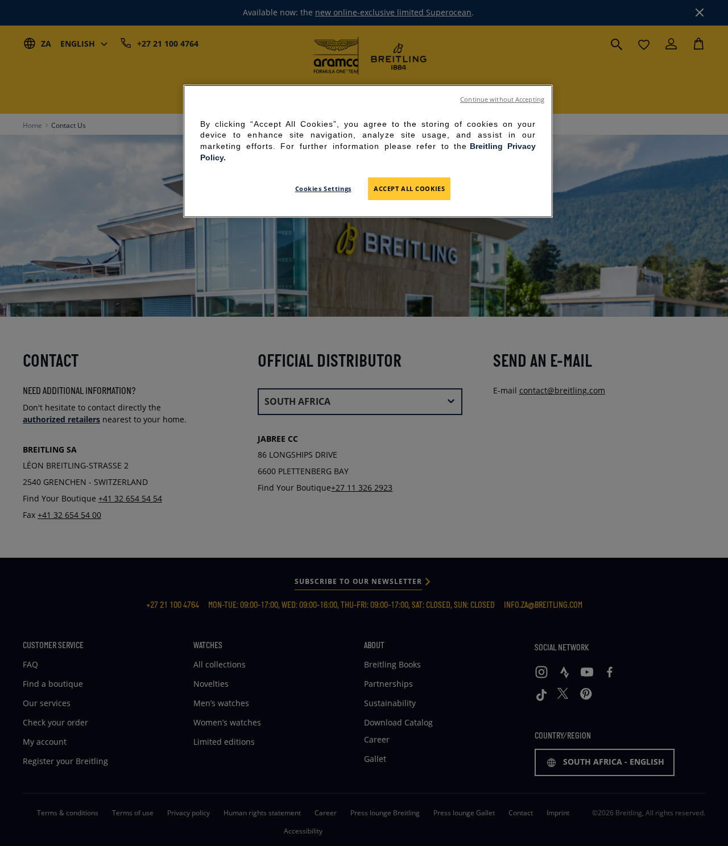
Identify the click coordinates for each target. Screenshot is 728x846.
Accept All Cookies (409, 188)
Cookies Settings (323, 188)
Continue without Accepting (502, 99)
